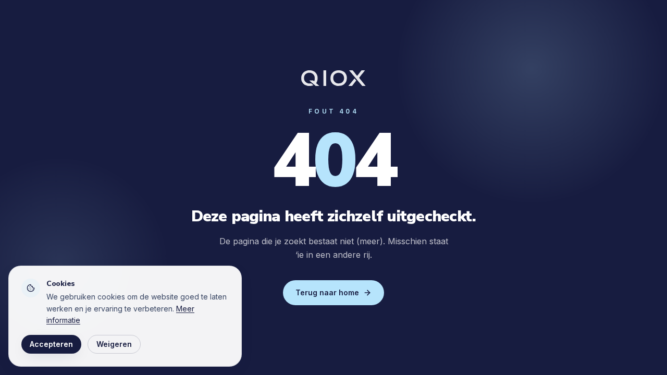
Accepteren (51, 344)
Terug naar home (327, 292)
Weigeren (114, 344)
